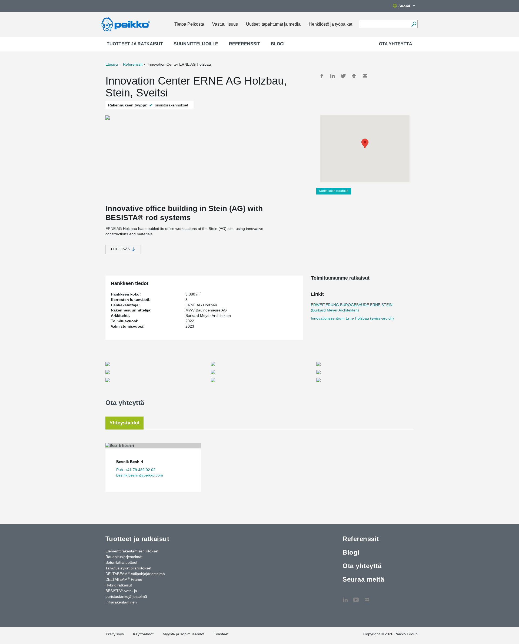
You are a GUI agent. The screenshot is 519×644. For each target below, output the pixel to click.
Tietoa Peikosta (189, 24)
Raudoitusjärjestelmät (123, 557)
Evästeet (221, 634)
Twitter (343, 76)
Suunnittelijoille (196, 44)
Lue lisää (121, 249)
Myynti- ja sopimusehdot (183, 634)
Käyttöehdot (143, 634)
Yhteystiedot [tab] (124, 422)
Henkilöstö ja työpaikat (330, 24)
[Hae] (413, 24)
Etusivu (111, 64)
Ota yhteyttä (395, 44)
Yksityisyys (114, 634)
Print (354, 76)
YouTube (356, 597)
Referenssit (244, 44)
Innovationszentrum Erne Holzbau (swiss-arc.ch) (352, 318)
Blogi (277, 44)
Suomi (404, 6)
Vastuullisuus (225, 24)
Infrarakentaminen (121, 602)
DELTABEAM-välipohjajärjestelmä (135, 573)
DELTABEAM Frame (123, 579)
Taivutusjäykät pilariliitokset (128, 568)
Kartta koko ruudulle (333, 191)
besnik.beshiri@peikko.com (139, 475)
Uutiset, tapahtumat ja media (273, 24)
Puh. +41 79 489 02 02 (135, 470)
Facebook (321, 76)
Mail (365, 76)
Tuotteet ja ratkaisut (135, 44)
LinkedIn (332, 76)
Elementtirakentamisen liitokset (131, 551)
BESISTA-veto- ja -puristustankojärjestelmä (126, 593)
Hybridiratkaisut (118, 585)
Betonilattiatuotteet (121, 562)
